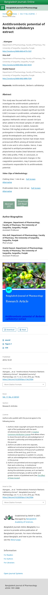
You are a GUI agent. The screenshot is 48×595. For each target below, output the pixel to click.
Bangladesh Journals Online (19, 1)
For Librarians (9, 562)
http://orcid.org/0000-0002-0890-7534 (17, 78)
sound (7, 340)
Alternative (7, 182)
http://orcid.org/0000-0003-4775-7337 (17, 51)
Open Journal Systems (13, 573)
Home (5, 14)
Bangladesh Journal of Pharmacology (21, 8)
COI (6, 348)
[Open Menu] (2, 7)
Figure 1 (8, 344)
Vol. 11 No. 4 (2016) (27, 14)
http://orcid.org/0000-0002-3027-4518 (17, 65)
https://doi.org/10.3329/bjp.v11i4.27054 (18, 379)
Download (10, 329)
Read (24, 329)
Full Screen (30, 179)
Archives (13, 14)
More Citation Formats (13, 384)
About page (16, 540)
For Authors (8, 559)
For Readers (8, 555)
